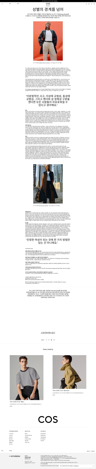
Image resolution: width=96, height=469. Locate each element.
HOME (10, 450)
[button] (86, 3)
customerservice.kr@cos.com (70, 458)
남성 (18, 3)
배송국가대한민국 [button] (91, 451)
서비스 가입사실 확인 (44, 463)
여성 (10, 3)
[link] (46, 339)
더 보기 (11, 406)
